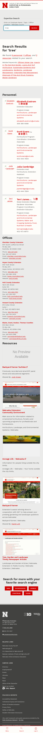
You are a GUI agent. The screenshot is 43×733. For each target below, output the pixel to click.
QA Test (21, 720)
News (4, 680)
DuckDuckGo (20, 588)
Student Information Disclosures (12, 712)
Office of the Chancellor (9, 683)
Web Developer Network (10, 720)
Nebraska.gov (6, 648)
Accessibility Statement (9, 699)
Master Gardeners (9, 78)
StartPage (16, 593)
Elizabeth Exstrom (26, 101)
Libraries (5, 675)
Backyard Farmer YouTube (14, 367)
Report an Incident (8, 686)
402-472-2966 (8, 627)
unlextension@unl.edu (10, 634)
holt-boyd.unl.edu (15, 298)
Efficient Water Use (25, 62)
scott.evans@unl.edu (25, 156)
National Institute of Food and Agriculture (15, 654)
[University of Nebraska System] (37, 614)
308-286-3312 (13, 272)
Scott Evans (23, 131)
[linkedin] (26, 104)
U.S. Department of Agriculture (11, 651)
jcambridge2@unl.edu (25, 189)
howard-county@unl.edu (16, 316)
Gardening (18, 70)
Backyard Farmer (10, 505)
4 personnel (17, 55)
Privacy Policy (6, 707)
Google (33, 588)
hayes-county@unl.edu (15, 276)
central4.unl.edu (15, 318)
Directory (5, 667)
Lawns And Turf (28, 65)
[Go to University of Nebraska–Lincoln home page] (5, 5)
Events (4, 672)
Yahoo (28, 593)
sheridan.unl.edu (15, 258)
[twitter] (19, 104)
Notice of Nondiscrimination (10, 704)
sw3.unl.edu (13, 278)
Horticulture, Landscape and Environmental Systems (27, 115)
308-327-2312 (12, 252)
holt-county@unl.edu (15, 296)
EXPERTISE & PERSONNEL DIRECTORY (20, 6)
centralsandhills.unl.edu (17, 339)
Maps (4, 678)
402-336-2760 (13, 292)
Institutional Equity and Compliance (13, 701)
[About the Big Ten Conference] (27, 614)
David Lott (16, 524)
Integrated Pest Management (26, 73)
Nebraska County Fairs (9, 646)
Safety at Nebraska (8, 710)
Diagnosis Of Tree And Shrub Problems (17, 75)
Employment (6, 669)
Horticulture (7, 68)
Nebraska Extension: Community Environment (13, 411)
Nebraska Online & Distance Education (14, 657)
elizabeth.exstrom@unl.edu (28, 121)
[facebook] (22, 104)
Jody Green (16, 377)
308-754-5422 (13, 312)
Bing (8, 588)
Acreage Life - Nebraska (13, 459)
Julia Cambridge (25, 166)
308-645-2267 (13, 332)
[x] (26, 134)
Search (34, 28)
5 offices (27, 55)
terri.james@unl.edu (25, 229)
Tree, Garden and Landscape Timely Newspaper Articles (15, 558)
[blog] (24, 104)
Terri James (23, 199)
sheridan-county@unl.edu (16, 256)
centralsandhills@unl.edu (16, 336)
